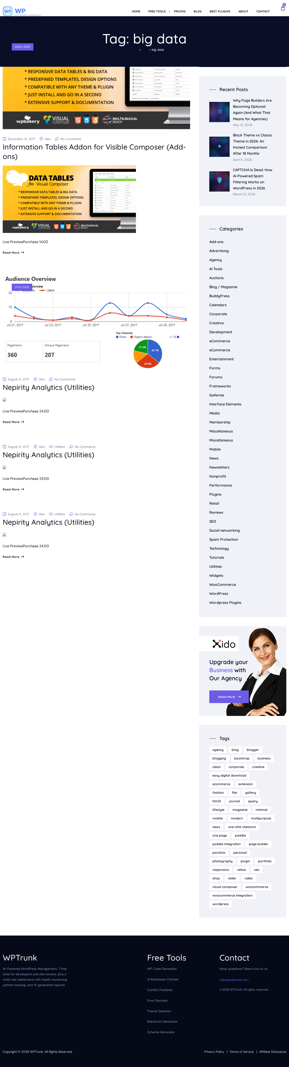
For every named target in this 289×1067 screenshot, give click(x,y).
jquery (253, 801)
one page (219, 835)
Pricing (180, 11)
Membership (220, 422)
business (264, 758)
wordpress (220, 904)
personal (240, 853)
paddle (240, 835)
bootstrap (241, 758)
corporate (236, 767)
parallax (218, 853)
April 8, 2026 (242, 160)
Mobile (215, 449)
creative (258, 767)
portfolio (265, 861)
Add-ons (22, 47)
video (249, 878)
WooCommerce (222, 584)
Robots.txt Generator (162, 1021)
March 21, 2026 (244, 194)
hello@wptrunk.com (233, 980)
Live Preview (13, 241)
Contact (263, 11)
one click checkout (242, 827)
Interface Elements (225, 404)
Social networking (224, 530)
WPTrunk (36, 1052)
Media (214, 413)
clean (216, 767)
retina (241, 870)
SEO (212, 521)
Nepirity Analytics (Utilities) (48, 387)
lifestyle (218, 810)
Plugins (215, 494)
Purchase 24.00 (36, 411)
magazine (240, 810)
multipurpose (261, 818)
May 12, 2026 (242, 125)
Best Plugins (220, 11)
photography (222, 861)
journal (234, 801)
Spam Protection (223, 539)
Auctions (216, 278)
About (243, 11)
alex (48, 139)
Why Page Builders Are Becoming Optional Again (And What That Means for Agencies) (252, 109)
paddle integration (226, 844)
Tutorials (216, 557)
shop (216, 878)
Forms (214, 368)
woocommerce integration (232, 895)
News (214, 458)
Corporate (218, 314)
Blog (198, 11)
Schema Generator (161, 1032)
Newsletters (219, 467)
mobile (217, 818)
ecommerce (221, 784)
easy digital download (229, 775)
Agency (215, 260)
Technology (219, 548)
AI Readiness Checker (163, 979)
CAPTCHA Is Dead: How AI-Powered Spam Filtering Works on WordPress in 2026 (252, 179)
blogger (253, 750)
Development (220, 332)
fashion (218, 793)
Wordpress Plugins (225, 602)
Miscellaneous (221, 431)
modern (237, 818)
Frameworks (220, 386)
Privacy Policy (214, 1052)
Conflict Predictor (160, 990)
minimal (262, 810)
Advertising (219, 250)
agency (218, 750)
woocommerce (257, 887)
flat (234, 793)
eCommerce (219, 341)
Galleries (216, 395)
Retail (214, 503)
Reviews (216, 512)
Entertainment (221, 359)
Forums (215, 377)
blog (235, 750)
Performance (220, 485)
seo (256, 870)
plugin (245, 861)
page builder (258, 844)
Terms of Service (242, 1052)
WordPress (218, 593)
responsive (220, 870)
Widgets (216, 575)
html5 (216, 801)
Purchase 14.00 (35, 241)
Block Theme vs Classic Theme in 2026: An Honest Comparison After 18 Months (252, 144)
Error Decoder (157, 1000)
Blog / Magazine (223, 287)
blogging (219, 758)
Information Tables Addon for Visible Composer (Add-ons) (94, 151)
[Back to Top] (279, 1060)
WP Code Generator (162, 969)
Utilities (22, 287)
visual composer (225, 887)
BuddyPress (219, 296)
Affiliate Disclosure (272, 1052)
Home (136, 11)
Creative (216, 323)
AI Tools (215, 269)
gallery (250, 793)
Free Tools (157, 11)
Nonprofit (217, 476)
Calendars (218, 305)
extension (245, 784)
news (216, 827)
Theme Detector (159, 1011)
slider (232, 878)
